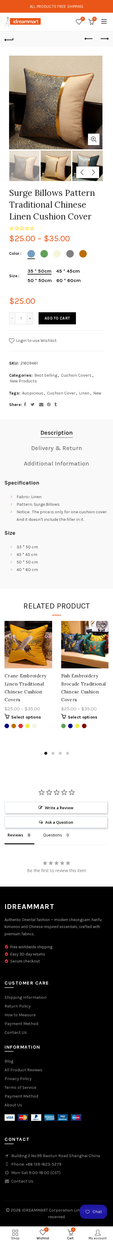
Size (13, 276)
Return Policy (18, 1006)
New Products (23, 381)
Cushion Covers (76, 375)
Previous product (88, 39)
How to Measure (20, 1014)
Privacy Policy (18, 1078)
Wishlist (82, 19)
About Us (13, 1105)
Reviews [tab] (15, 835)
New (97, 393)
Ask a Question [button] (59, 822)
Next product (103, 39)
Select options (26, 717)
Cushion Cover (61, 393)
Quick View (47, 636)
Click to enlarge (93, 139)
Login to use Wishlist (36, 340)
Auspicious (32, 393)
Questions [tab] (52, 835)
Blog (9, 1061)
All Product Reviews (23, 1070)
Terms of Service (20, 1087)
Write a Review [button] (59, 807)
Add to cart (57, 318)
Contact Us (16, 1032)
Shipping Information (26, 997)
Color (14, 253)
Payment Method (21, 1023)
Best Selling (45, 375)
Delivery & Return (56, 448)
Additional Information (56, 463)
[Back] (9, 39)
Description (56, 432)
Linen (84, 393)
